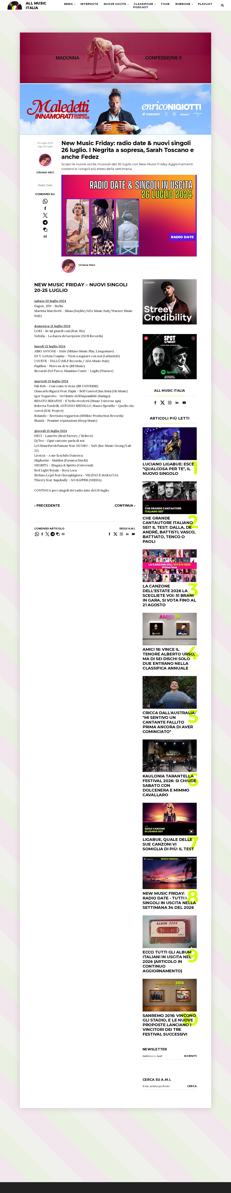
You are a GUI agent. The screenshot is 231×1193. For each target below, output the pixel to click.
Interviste (89, 4)
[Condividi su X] (45, 215)
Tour (165, 4)
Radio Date (45, 185)
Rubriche (182, 4)
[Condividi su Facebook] (45, 208)
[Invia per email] (45, 236)
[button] (45, 229)
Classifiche (143, 4)
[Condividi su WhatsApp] (45, 201)
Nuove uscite (115, 4)
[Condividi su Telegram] (45, 222)
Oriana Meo (45, 172)
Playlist (205, 4)
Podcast (140, 7)
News (68, 4)
